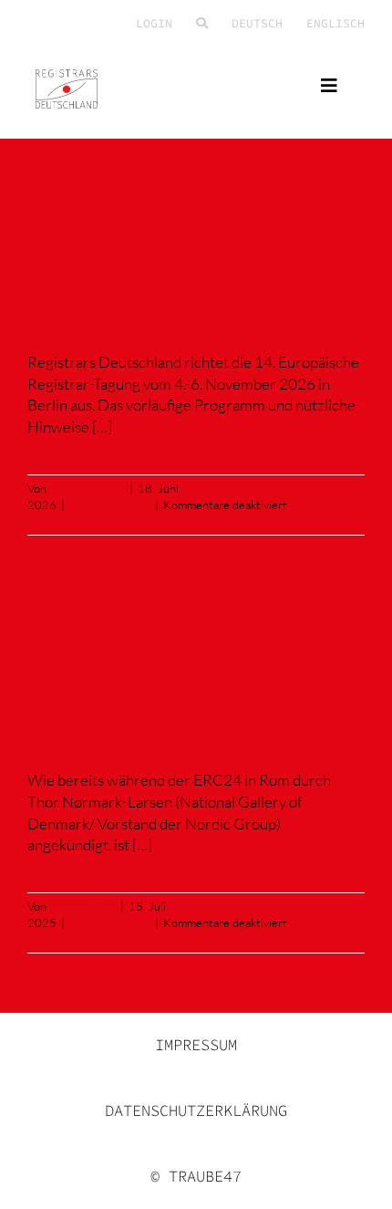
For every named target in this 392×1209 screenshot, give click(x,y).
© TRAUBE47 (196, 1176)
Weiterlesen (59, 521)
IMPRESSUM (196, 1045)
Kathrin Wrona (87, 488)
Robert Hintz (82, 906)
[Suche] (202, 24)
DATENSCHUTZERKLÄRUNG (196, 1110)
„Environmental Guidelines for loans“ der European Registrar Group (191, 670)
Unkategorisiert (109, 504)
